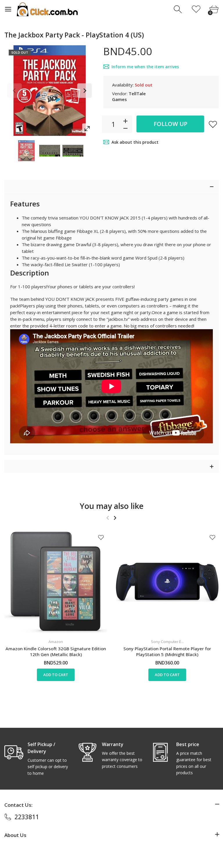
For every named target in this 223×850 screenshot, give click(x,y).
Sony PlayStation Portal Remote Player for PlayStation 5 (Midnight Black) (167, 651)
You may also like (111, 505)
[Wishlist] (196, 9)
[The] (26, 150)
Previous (14, 90)
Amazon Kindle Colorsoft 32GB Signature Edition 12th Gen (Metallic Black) (56, 651)
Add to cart (55, 675)
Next (84, 90)
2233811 (27, 817)
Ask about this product (135, 142)
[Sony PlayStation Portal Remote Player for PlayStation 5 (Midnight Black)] (167, 582)
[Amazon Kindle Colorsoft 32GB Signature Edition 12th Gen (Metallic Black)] (55, 582)
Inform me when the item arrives (145, 66)
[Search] (178, 9)
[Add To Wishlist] (213, 124)
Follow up (170, 124)
